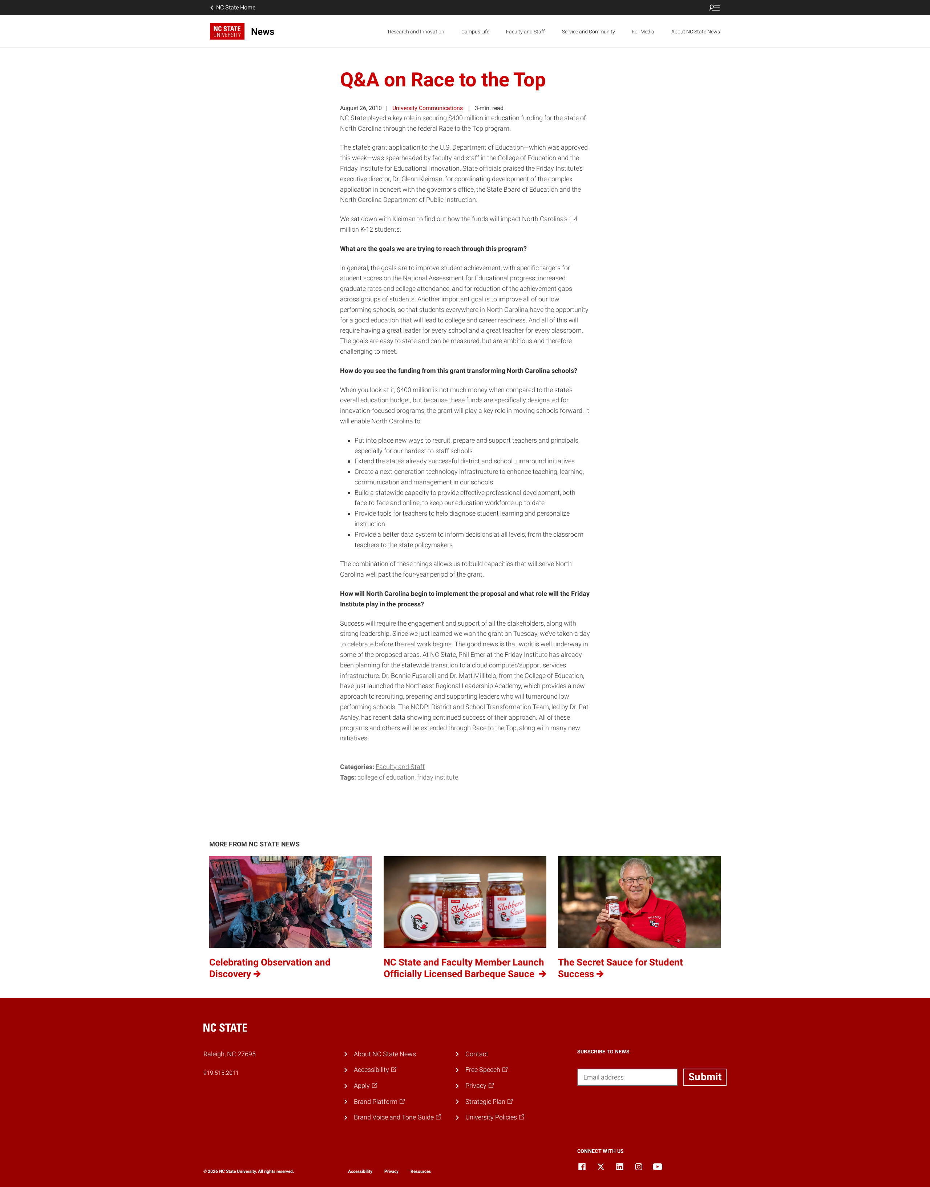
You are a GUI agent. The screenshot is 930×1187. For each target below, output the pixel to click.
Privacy (391, 1171)
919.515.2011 (221, 1072)
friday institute (437, 777)
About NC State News (695, 31)
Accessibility (360, 1171)
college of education (386, 777)
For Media (643, 31)
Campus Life (475, 31)
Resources (421, 1171)
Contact (476, 1054)
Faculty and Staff (525, 31)
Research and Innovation (416, 31)
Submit (704, 1077)
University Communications (427, 108)
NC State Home (235, 7)
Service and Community (588, 31)
